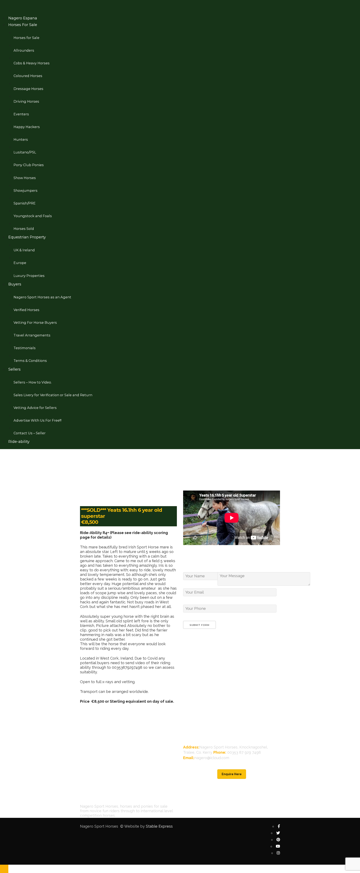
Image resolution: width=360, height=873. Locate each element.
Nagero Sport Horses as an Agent (42, 297)
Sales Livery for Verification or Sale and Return (53, 395)
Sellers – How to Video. (33, 382)
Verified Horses (26, 310)
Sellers (14, 369)
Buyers (14, 284)
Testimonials (25, 348)
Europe (20, 263)
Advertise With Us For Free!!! (37, 420)
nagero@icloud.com (211, 758)
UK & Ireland (24, 250)
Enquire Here (232, 774)
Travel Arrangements (32, 335)
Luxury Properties (29, 276)
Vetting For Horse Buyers (35, 322)
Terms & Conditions (30, 361)
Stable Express (159, 826)
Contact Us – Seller (30, 433)
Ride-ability (19, 441)
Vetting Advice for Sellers (35, 408)
